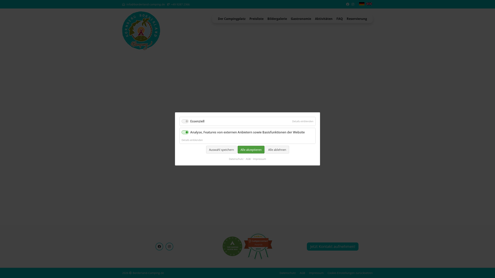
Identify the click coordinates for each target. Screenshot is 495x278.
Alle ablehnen (277, 150)
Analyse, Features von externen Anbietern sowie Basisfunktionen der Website (247, 132)
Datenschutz (236, 159)
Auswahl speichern (221, 150)
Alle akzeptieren (251, 150)
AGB (248, 159)
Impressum (259, 159)
